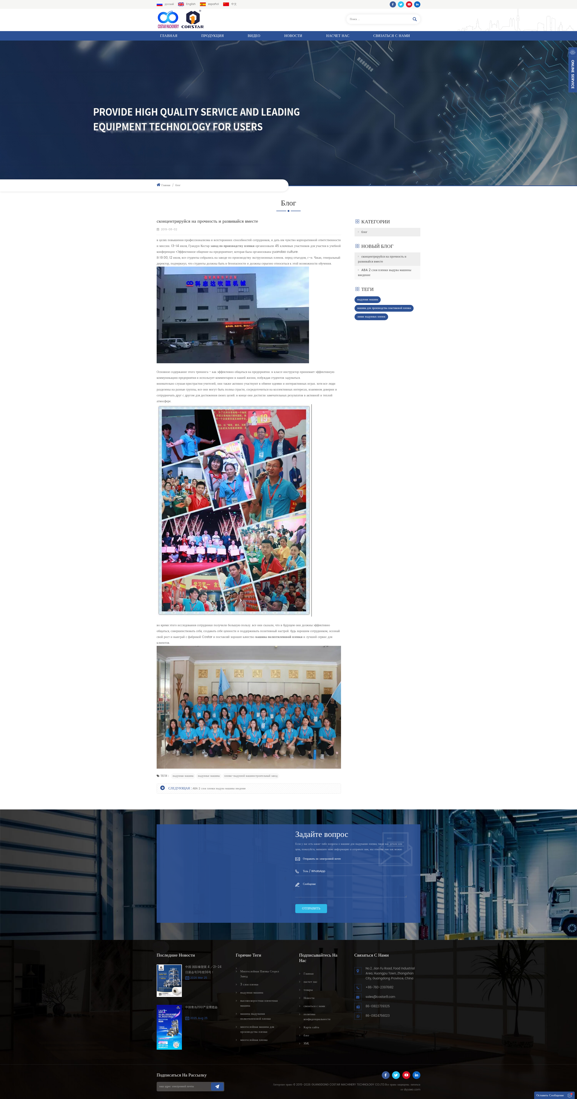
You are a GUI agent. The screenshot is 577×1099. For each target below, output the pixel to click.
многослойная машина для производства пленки (257, 1029)
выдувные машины (209, 776)
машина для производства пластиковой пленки (384, 308)
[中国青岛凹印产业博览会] (169, 1027)
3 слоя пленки (249, 984)
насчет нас (337, 36)
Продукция (212, 36)
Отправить (311, 908)
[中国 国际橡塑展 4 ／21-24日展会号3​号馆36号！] (169, 980)
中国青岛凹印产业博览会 (201, 1007)
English (191, 4)
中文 (234, 4)
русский (169, 4)
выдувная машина (183, 776)
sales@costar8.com (380, 997)
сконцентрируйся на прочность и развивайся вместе (382, 259)
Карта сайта (311, 1027)
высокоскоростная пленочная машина (259, 1003)
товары (308, 990)
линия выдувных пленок (371, 317)
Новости (293, 36)
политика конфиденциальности (317, 1017)
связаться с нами (391, 36)
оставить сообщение (550, 1095)
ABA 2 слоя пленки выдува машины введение (219, 788)
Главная (168, 36)
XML (306, 1043)
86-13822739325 (378, 1006)
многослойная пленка (254, 1040)
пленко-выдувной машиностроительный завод (250, 776)
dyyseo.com (412, 1090)
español (213, 4)
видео (254, 36)
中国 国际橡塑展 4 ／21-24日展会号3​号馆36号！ (203, 970)
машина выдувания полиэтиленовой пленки (255, 1016)
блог (364, 232)
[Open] (572, 69)
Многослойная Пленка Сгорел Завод (259, 974)
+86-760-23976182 (380, 987)
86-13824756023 (378, 1016)
